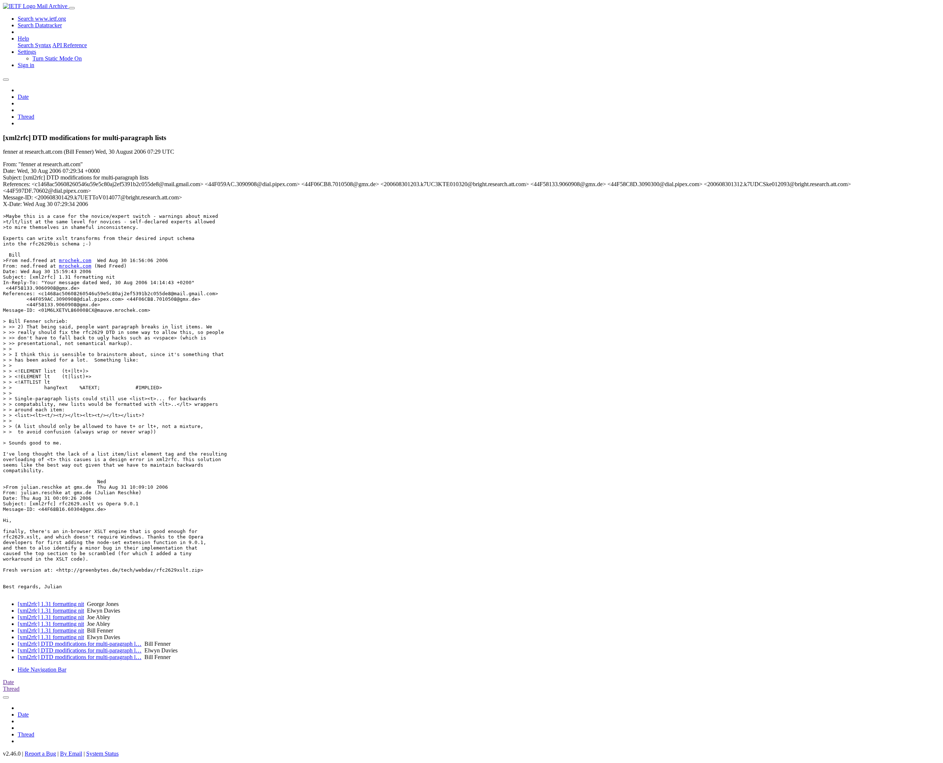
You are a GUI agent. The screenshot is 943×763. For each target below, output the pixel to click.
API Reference (69, 45)
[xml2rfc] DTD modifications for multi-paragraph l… (79, 644)
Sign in (26, 65)
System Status (102, 753)
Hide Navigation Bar (42, 669)
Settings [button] (27, 52)
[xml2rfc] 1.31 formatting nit (51, 604)
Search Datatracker (40, 25)
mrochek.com (75, 260)
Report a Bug (40, 753)
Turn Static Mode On (57, 58)
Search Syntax (34, 45)
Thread (26, 117)
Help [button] (23, 38)
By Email (71, 753)
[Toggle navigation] (72, 8)
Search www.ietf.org (42, 18)
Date (23, 97)
